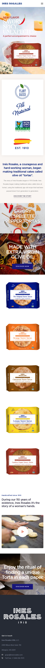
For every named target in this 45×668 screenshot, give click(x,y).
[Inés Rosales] (12, 3)
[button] (22, 196)
